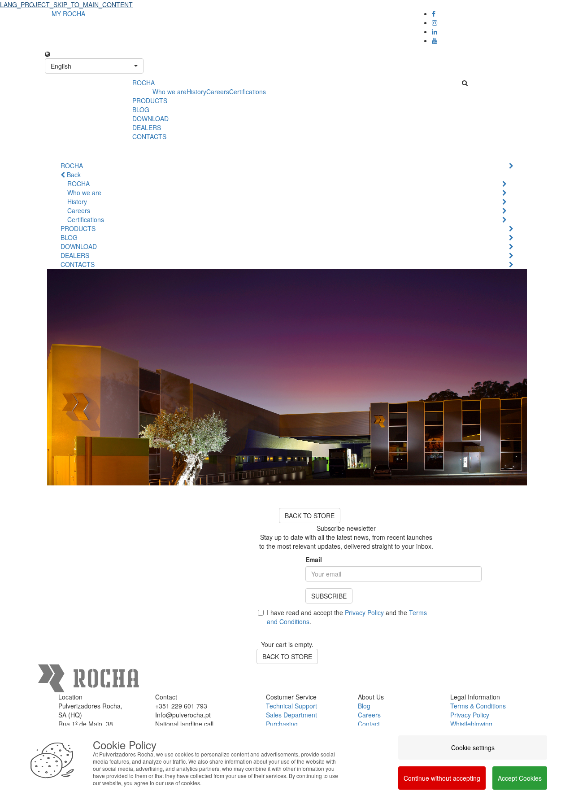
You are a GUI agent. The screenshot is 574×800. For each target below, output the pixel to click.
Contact (369, 723)
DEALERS (146, 127)
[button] (94, 66)
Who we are (169, 91)
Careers (217, 91)
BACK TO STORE (310, 515)
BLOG (140, 109)
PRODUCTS (149, 100)
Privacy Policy (364, 612)
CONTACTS (149, 136)
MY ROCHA (68, 13)
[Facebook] (433, 13)
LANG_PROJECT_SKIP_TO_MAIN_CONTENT (66, 4)
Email (313, 559)
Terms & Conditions (478, 705)
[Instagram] (434, 22)
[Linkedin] (434, 31)
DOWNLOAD (150, 118)
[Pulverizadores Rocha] (85, 88)
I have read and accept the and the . (347, 617)
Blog (364, 705)
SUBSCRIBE (329, 595)
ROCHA (143, 82)
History (196, 91)
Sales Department (291, 714)
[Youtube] (434, 40)
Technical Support (291, 705)
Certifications (247, 91)
